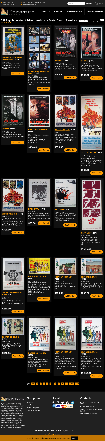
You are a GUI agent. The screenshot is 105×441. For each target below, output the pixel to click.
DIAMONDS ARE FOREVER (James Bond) (12, 58)
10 (62, 384)
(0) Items (101, 3)
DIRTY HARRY (33, 209)
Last (77, 384)
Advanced (89, 3)
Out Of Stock (17, 73)
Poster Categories (74, 11)
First (33, 384)
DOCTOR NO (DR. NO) (37, 276)
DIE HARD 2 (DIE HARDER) (38, 129)
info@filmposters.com (29, 5)
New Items (58, 11)
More (71, 384)
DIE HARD (58, 60)
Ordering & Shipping (95, 11)
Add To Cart (70, 77)
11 (66, 384)
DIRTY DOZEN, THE (62, 130)
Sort (77, 21)
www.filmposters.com (52, 434)
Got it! (74, 438)
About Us (30, 402)
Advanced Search (6, 22)
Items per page (94, 21)
